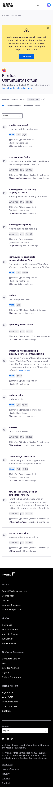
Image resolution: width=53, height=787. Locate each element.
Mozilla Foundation (15, 748)
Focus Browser (9, 643)
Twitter (5, 600)
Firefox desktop (10, 629)
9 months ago (43, 178)
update (12, 295)
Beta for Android (10, 668)
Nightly (5, 672)
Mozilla (8, 574)
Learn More (26, 57)
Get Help (6, 711)
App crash (25, 336)
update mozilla (16, 395)
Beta (4, 663)
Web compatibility (29, 207)
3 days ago (29, 313)
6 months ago (30, 340)
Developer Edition (11, 659)
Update (24, 175)
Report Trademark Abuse (14, 591)
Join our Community (12, 605)
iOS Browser (8, 639)
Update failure (27, 140)
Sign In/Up (7, 692)
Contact (6, 783)
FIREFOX (13, 427)
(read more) (24, 370)
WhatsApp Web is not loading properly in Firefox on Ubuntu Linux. (26, 352)
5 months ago (30, 481)
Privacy (6, 774)
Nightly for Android (11, 677)
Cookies (6, 778)
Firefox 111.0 (33, 100)
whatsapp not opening (20, 224)
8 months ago (32, 213)
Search (38, 5)
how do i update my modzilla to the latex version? (23, 493)
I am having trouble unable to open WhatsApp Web (22, 258)
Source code (8, 596)
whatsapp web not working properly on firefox (22, 191)
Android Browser (10, 634)
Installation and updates (32, 410)
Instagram (12, 739)
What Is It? (7, 697)
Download (7, 625)
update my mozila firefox (21, 324)
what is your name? (18, 125)
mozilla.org (7, 764)
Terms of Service (10, 769)
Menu (43, 5)
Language (6, 726)
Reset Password (10, 702)
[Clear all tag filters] (43, 99)
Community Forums (12, 15)
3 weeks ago (26, 146)
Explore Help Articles (12, 609)
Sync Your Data (9, 706)
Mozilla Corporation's (18, 745)
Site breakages (27, 239)
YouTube (8, 739)
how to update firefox (19, 157)
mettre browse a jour (19, 533)
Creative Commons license (33, 758)
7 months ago (32, 246)
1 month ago (30, 416)
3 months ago (27, 284)
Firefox (14, 140)
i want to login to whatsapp (22, 456)
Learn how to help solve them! (17, 88)
